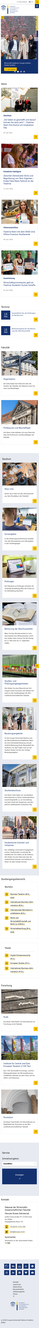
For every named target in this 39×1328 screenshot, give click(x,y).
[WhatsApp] (25, 1266)
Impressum (17, 1284)
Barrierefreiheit (18, 1289)
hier (8, 1243)
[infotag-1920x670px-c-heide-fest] (15, 71)
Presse (15, 1294)
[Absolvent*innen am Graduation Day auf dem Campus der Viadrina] (24, 71)
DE (29, 2)
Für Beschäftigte (22, 2)
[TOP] (37, 666)
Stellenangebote (19, 1292)
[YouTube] (32, 1272)
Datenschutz (17, 1287)
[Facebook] (19, 1272)
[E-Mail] (19, 1266)
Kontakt (16, 1282)
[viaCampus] (6, 1266)
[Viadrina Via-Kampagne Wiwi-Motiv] (18, 71)
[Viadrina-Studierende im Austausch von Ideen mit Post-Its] (21, 71)
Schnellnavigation (10, 1158)
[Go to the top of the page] (13, 1296)
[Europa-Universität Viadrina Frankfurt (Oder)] (10, 10)
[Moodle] (13, 1266)
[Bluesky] (25, 1272)
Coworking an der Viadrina (15, 68)
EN (32, 2)
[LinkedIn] (13, 1272)
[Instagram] (6, 1272)
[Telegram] (32, 1266)
